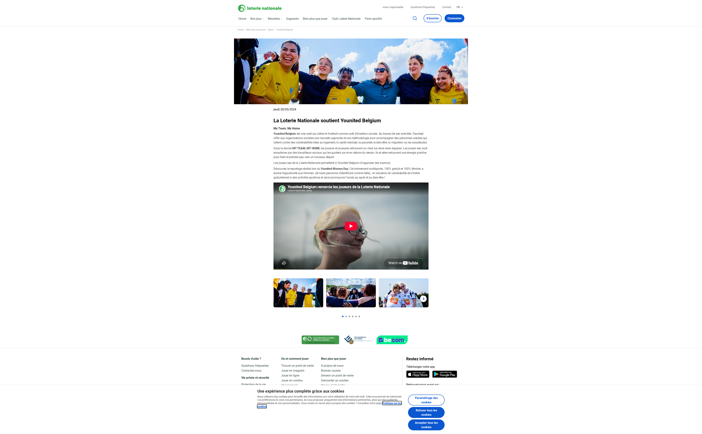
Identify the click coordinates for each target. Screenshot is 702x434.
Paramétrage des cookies (426, 400)
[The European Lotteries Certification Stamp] (357, 339)
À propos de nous (332, 365)
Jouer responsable (392, 7)
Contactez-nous (251, 370)
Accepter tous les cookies (426, 425)
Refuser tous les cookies (426, 412)
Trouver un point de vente (297, 365)
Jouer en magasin (292, 370)
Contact (446, 7)
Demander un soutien (335, 380)
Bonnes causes (331, 370)
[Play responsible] (320, 339)
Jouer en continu (292, 380)
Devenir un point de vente (337, 375)
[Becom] (392, 339)
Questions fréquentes (423, 7)
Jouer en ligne (290, 375)
